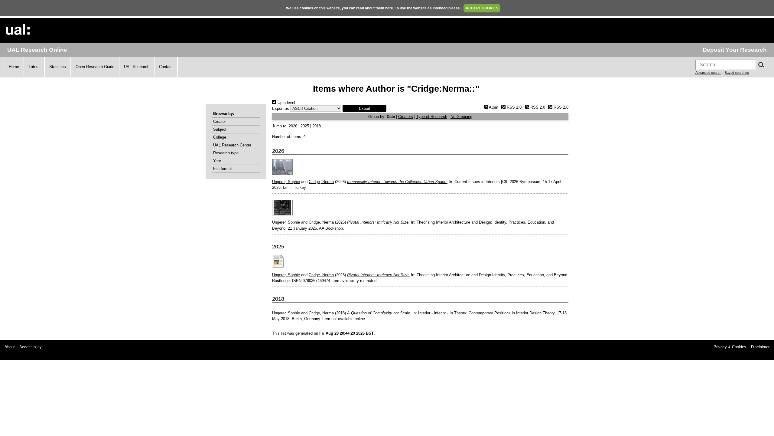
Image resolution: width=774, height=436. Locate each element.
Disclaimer (760, 347)
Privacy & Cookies (730, 347)
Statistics (57, 66)
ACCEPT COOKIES (482, 8)
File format (222, 168)
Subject (219, 129)
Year (217, 161)
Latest (34, 66)
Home (14, 66)
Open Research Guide (95, 66)
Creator (219, 121)
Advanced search (708, 72)
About (10, 347)
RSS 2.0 (537, 107)
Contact (166, 66)
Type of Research (431, 116)
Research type (226, 153)
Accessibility (30, 347)
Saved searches (737, 72)
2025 (305, 126)
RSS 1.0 (514, 107)
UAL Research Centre (232, 145)
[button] (364, 108)
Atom (493, 107)
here (389, 8)
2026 (293, 126)
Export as (280, 108)
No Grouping (461, 116)
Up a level (285, 102)
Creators (405, 116)
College (219, 137)
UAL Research (136, 66)
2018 (316, 126)
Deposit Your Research (735, 50)
